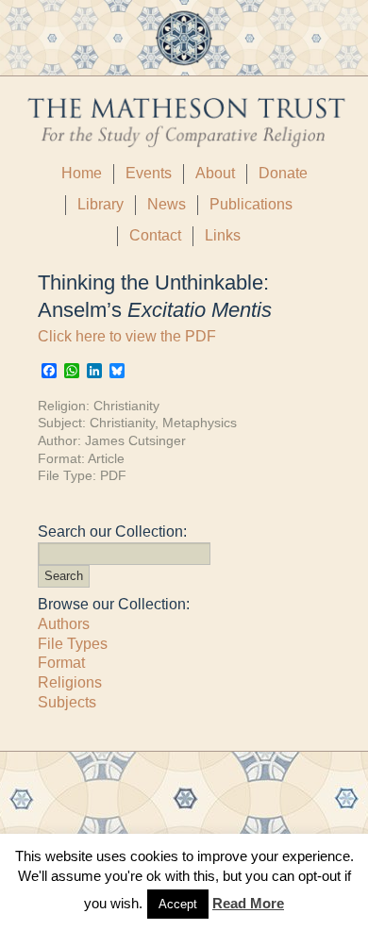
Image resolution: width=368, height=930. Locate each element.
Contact (155, 235)
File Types (73, 644)
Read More (248, 903)
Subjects (67, 702)
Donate (283, 173)
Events (148, 173)
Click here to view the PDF (127, 336)
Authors (64, 624)
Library (100, 204)
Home (81, 173)
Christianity (126, 405)
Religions (70, 682)
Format (61, 663)
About (215, 173)
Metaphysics (199, 422)
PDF (113, 475)
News (166, 204)
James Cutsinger (135, 440)
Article (106, 458)
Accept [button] (178, 904)
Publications (251, 204)
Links (223, 235)
